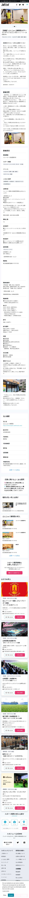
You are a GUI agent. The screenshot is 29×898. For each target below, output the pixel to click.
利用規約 (3, 856)
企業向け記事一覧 (20, 856)
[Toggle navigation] (27, 4)
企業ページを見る (14, 470)
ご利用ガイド (4, 853)
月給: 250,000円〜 (8, 649)
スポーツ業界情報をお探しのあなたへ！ (14, 564)
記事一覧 (3, 868)
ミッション (4, 877)
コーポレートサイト (6, 874)
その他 (21, 164)
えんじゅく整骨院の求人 (11, 516)
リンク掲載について (21, 859)
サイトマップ (4, 862)
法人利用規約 (19, 862)
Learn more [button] (6, 891)
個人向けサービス (19, 181)
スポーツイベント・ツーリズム (14, 676)
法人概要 (6, 416)
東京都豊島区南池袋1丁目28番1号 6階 (12, 764)
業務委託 (5, 789)
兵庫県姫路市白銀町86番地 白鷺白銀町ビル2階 (14, 651)
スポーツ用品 (11, 751)
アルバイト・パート (6, 37)
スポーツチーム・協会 (12, 598)
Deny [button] (4, 895)
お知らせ (3, 871)
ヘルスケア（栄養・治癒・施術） (19, 37)
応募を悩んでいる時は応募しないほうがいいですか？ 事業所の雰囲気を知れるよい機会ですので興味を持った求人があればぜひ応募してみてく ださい (14, 486)
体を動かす (12, 181)
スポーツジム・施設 (8, 174)
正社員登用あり (7, 184)
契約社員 (5, 751)
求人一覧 (3, 865)
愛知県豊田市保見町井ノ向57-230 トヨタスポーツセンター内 (15, 613)
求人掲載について (20, 853)
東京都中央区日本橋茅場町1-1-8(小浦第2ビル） (14, 726)
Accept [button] (11, 895)
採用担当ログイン (20, 865)
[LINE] (23, 4)
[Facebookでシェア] (16, 4)
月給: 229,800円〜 (8, 725)
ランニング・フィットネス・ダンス (11, 164)
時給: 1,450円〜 (7, 762)
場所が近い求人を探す (10, 497)
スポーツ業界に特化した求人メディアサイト (9, 1)
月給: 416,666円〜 (8, 611)
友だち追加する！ (15, 573)
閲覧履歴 (18, 871)
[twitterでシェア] (20, 4)
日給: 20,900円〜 (8, 802)
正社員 (4, 598)
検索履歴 (18, 874)
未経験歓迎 (6, 181)
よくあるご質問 (5, 859)
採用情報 (3, 880)
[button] (4, 18)
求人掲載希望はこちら (24, 1)
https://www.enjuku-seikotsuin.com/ (12, 425)
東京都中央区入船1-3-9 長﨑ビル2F (12, 689)
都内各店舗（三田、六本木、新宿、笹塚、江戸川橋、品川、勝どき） (15, 804)
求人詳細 (19, 617)
